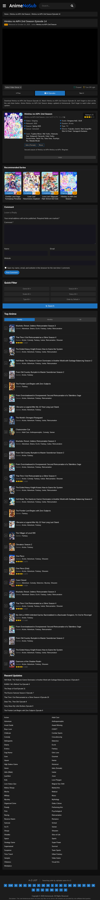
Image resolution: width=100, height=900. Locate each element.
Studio (26, 294)
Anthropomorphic (36, 432)
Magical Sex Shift (58, 784)
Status (72, 294)
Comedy (30, 340)
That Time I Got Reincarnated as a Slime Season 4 (36, 337)
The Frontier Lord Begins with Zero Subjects (33, 384)
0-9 (10, 885)
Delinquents (8, 741)
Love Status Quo (10, 784)
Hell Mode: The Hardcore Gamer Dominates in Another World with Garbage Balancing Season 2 (54, 361)
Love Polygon (56, 780)
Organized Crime (10, 803)
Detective (40, 583)
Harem (6, 760)
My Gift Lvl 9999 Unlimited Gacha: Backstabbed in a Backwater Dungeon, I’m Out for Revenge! (54, 615)
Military (6, 795)
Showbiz (7, 835)
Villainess (7, 862)
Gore (6, 756)
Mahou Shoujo (9, 788)
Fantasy (43, 328)
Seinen (52, 432)
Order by (72, 299)
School (54, 823)
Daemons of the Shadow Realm (28, 661)
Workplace (8, 866)
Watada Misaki (34, 141)
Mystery (47, 583)
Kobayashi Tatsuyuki (37, 136)
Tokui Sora (48, 138)
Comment (8, 222)
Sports (54, 838)
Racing (6, 815)
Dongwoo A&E (72, 121)
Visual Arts (56, 862)
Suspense (7, 850)
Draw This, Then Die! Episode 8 (15, 702)
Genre (26, 289)
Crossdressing (57, 737)
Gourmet (55, 756)
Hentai (54, 760)
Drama (32, 328)
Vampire (7, 858)
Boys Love (8, 729)
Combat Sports (57, 733)
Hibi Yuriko (46, 134)
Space (6, 838)
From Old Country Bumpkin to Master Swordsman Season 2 (40, 372)
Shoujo (6, 831)
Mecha (6, 792)
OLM (80, 121)
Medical (54, 792)
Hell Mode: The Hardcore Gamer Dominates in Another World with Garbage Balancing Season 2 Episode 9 (41, 680)
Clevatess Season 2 (24, 544)
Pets (6, 811)
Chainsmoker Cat (23, 429)
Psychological (57, 811)
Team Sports (56, 850)
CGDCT (54, 729)
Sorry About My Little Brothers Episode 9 (18, 706)
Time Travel (8, 854)
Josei (54, 776)
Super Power (56, 842)
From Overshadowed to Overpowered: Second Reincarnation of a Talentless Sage (48, 395)
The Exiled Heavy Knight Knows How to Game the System (39, 349)
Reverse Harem (9, 819)
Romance (55, 819)
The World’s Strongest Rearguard (29, 418)
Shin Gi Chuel (67, 131)
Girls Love (55, 753)
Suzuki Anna (30, 138)
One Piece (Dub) (22, 568)
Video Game (56, 858)
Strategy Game (9, 842)
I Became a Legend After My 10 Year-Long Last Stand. (37, 407)
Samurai (7, 823)
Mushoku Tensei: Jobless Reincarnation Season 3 (36, 326)
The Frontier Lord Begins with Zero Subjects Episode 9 (23, 710)
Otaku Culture (57, 803)
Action (24, 340)
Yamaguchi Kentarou (80, 131)
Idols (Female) (30, 145)
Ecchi (38, 328)
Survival (55, 846)
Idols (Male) (8, 772)
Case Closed (21, 580)
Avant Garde (8, 725)
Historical (55, 764)
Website (7, 258)
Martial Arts (56, 788)
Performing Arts (57, 807)
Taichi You (39, 138)
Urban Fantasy (57, 854)
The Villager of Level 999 (25, 533)
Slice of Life (56, 835)
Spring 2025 (36, 126)
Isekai (49, 328)
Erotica (6, 749)
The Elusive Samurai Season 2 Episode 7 (19, 693)
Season (72, 289)
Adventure (25, 328)
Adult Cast (25, 432)
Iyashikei (7, 776)
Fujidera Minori (36, 134)
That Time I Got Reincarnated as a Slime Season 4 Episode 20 (26, 697)
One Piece (20, 556)
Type (26, 299)
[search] (71, 6)
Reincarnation (57, 328)
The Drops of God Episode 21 (14, 689)
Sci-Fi (6, 827)
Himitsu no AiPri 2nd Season (46, 24)
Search (50, 306)
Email (52, 249)
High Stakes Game (11, 764)
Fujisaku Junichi (74, 129)
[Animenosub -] (23, 8)
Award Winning (57, 725)
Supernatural (8, 846)
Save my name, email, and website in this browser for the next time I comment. (38, 268)
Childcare (7, 733)
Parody (6, 807)
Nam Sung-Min (86, 129)
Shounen (59, 340)
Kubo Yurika (50, 136)
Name (6, 249)
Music (41, 145)
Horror (6, 768)
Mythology (55, 799)
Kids (5, 780)
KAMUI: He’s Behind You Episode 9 (17, 684)
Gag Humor (8, 753)
